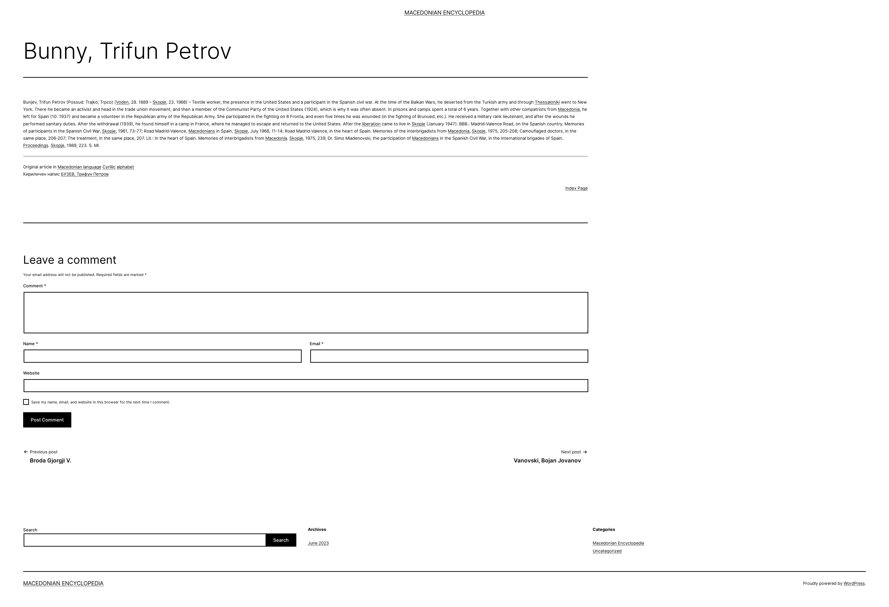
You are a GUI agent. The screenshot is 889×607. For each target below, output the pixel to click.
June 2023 (318, 543)
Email (316, 343)
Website (31, 373)
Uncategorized (607, 550)
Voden (122, 102)
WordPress (854, 583)
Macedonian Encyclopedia (444, 12)
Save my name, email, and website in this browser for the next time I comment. (100, 402)
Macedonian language (79, 166)
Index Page (576, 188)
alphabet (125, 166)
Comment (34, 285)
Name (30, 343)
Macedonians (201, 130)
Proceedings (35, 145)
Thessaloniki (547, 102)
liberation (371, 123)
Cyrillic (109, 166)
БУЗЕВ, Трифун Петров (85, 174)
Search (30, 529)
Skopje (159, 102)
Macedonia (569, 109)
